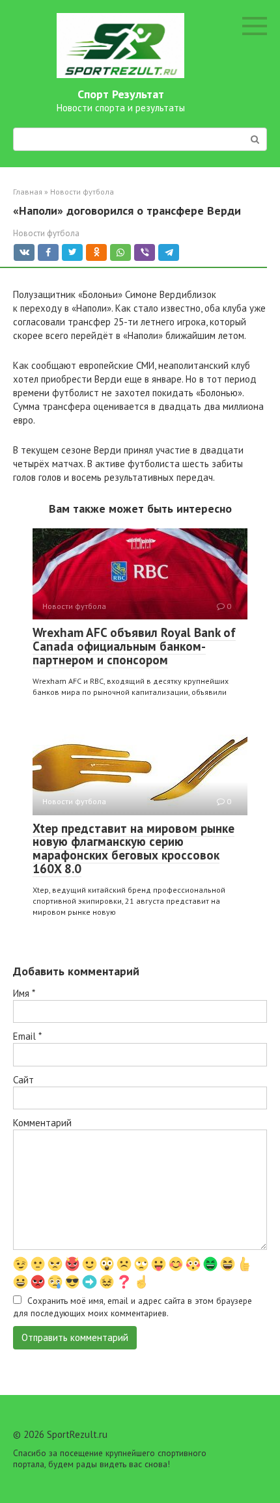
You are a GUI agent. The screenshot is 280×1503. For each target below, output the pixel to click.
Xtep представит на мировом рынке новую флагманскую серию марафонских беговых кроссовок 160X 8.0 (133, 848)
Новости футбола (46, 233)
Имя (24, 993)
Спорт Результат (120, 94)
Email (27, 1036)
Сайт (23, 1080)
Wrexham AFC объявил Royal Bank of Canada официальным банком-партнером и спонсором (134, 646)
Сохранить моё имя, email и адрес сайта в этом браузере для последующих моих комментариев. (132, 1307)
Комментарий (42, 1123)
